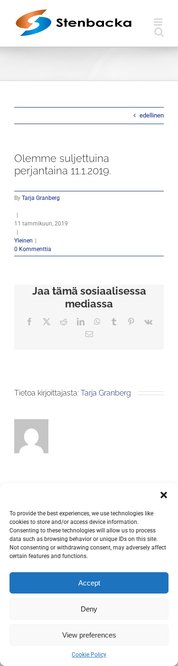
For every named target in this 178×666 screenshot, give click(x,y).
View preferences (89, 635)
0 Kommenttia (32, 249)
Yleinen (23, 240)
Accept (89, 583)
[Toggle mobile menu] (159, 22)
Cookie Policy (89, 654)
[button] (164, 495)
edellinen (152, 115)
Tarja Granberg (41, 198)
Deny (89, 609)
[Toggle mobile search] (159, 32)
